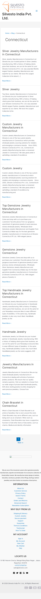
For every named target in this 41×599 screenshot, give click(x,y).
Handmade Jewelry (14, 331)
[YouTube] (27, 573)
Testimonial (20, 528)
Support (20, 521)
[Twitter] (17, 573)
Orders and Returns (20, 500)
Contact (20, 498)
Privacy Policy (21, 493)
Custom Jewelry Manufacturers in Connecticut (12, 127)
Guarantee (20, 523)
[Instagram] (21, 573)
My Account (20, 541)
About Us (20, 488)
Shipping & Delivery (20, 513)
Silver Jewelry (11, 89)
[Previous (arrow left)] (2, 597)
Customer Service (20, 491)
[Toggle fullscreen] (8, 594)
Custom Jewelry (12, 168)
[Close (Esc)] (19, 594)
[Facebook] (14, 573)
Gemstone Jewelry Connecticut (13, 251)
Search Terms (20, 496)
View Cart (20, 543)
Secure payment (20, 518)
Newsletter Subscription (20, 505)
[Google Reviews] (24, 573)
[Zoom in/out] (2, 594)
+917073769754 (20, 565)
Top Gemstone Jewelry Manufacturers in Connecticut (16, 209)
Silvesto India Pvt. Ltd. (17, 16)
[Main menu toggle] (37, 11)
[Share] (14, 594)
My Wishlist (20, 546)
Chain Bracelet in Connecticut (12, 404)
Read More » (6, 81)
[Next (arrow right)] (8, 597)
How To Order (20, 530)
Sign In (20, 538)
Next (20, 443)
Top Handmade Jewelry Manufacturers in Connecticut (16, 293)
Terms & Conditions (20, 525)
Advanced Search (20, 503)
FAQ (20, 548)
